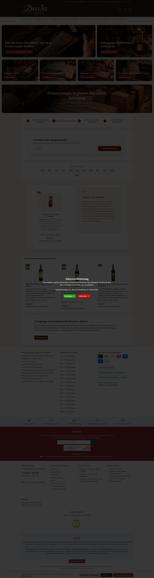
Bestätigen (68, 296)
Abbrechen (83, 296)
